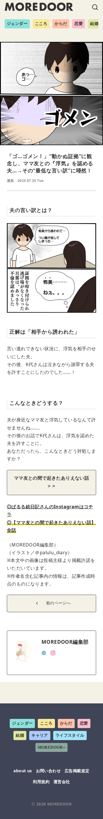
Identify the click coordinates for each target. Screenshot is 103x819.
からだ (61, 24)
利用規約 (41, 781)
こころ (41, 24)
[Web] (43, 652)
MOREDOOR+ (52, 747)
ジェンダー (17, 24)
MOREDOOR (59, 804)
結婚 (94, 24)
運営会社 (62, 781)
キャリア (39, 735)
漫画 (10, 180)
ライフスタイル (70, 735)
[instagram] (53, 652)
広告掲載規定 (77, 770)
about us (22, 770)
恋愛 (78, 24)
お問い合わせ (48, 770)
